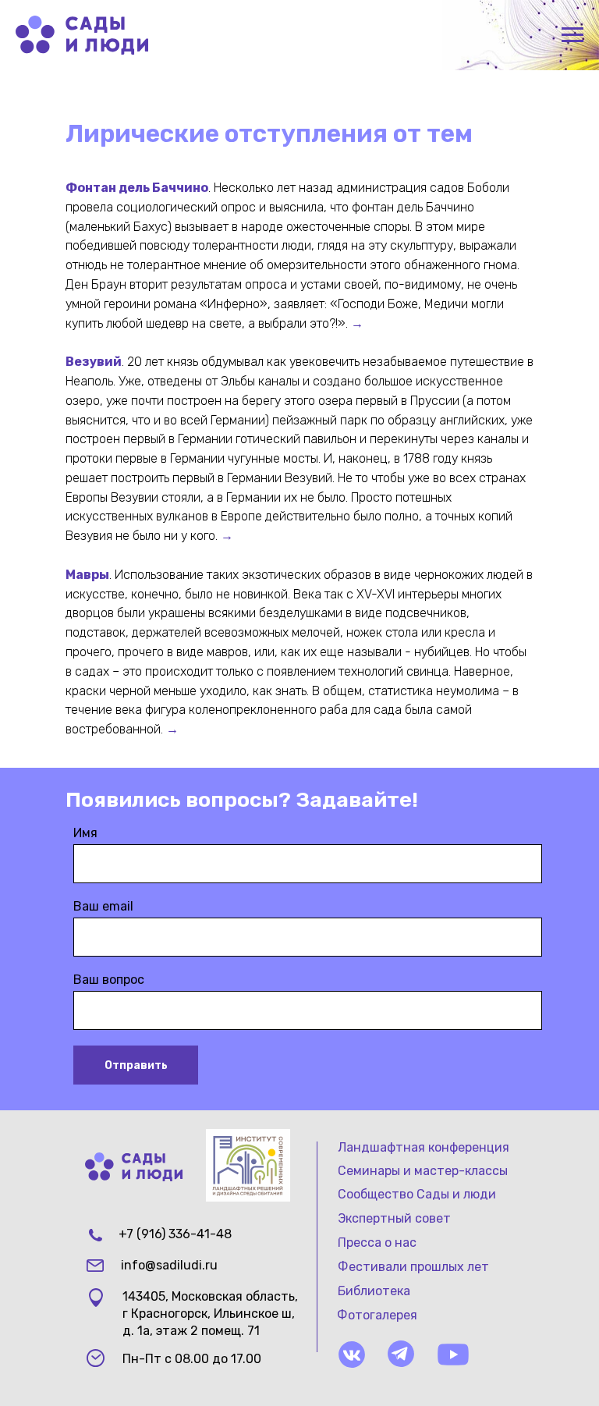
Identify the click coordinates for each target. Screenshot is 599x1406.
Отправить (136, 1065)
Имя (85, 832)
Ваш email (103, 906)
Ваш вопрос (108, 979)
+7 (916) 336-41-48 (175, 1234)
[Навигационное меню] (572, 35)
